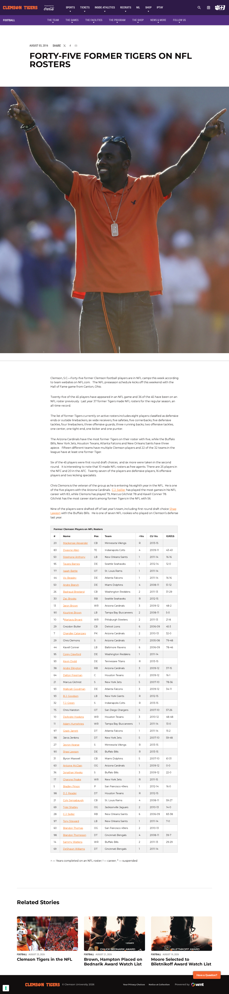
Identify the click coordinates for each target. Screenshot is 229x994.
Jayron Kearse (71, 744)
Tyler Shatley (70, 807)
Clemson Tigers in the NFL (44, 959)
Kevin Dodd (70, 661)
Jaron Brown (70, 605)
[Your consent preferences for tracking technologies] (6, 988)
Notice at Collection (159, 984)
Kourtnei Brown (72, 612)
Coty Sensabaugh (73, 800)
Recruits (125, 7)
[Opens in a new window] (220, 7)
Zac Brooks (69, 598)
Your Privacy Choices (134, 984)
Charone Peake (72, 779)
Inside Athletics (105, 7)
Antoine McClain (72, 765)
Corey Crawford (72, 654)
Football (22, 954)
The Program (117, 20)
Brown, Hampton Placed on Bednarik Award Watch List (113, 962)
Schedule (208, 7)
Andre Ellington (72, 668)
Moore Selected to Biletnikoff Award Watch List (181, 962)
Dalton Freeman (72, 675)
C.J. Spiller (118, 490)
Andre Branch (71, 584)
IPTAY (160, 7)
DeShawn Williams (74, 848)
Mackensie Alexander (75, 543)
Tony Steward (71, 821)
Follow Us (179, 20)
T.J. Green (69, 702)
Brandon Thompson (74, 835)
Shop (148, 7)
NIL (138, 7)
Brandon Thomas (73, 828)
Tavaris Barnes (71, 563)
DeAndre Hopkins (73, 716)
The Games (72, 20)
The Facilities (93, 20)
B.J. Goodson (70, 696)
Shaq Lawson (71, 751)
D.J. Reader (70, 793)
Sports (70, 7)
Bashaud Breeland (73, 591)
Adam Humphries (73, 723)
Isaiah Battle (70, 570)
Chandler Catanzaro (74, 633)
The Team (53, 20)
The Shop (138, 20)
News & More (158, 20)
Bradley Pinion (71, 786)
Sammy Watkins (72, 842)
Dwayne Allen (71, 550)
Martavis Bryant (73, 619)
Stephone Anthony (74, 557)
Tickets (85, 7)
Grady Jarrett (70, 730)
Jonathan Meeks (72, 772)
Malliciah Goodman (74, 689)
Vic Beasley (69, 577)
